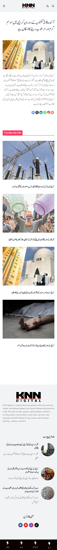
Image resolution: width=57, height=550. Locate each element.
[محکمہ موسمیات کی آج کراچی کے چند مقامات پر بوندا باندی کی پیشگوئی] (47, 449)
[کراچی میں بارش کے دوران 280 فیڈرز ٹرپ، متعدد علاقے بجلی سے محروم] (28, 160)
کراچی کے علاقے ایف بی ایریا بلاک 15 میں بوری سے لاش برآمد (35, 345)
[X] (37, 112)
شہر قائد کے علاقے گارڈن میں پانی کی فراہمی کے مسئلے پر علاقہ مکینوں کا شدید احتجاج (31, 239)
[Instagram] (48, 112)
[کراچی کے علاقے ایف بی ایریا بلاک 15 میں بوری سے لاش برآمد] (28, 319)
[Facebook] (33, 112)
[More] (52, 112)
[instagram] (31, 525)
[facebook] (20, 525)
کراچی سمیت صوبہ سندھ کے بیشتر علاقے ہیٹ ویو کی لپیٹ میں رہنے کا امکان (33, 292)
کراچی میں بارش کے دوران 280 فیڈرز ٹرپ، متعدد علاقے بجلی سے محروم (33, 186)
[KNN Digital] (28, 6)
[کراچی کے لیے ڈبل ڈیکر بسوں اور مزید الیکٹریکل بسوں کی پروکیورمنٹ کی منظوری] (47, 473)
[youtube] (26, 525)
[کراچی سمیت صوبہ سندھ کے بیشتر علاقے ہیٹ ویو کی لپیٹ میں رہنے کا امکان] (28, 266)
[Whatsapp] (44, 112)
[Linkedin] (41, 112)
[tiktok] (36, 525)
